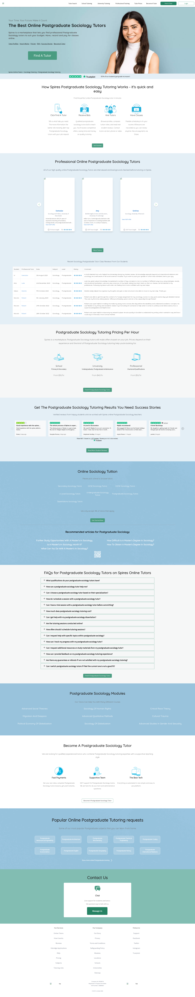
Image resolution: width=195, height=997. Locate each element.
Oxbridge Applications (59, 948)
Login (186, 3)
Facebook (136, 938)
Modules (97, 953)
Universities (97, 968)
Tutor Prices (138, 3)
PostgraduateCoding (150, 839)
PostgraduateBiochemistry (97, 839)
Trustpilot (136, 953)
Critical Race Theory (160, 708)
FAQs (38, 44)
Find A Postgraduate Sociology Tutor (97, 390)
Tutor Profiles (13, 44)
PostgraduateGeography (97, 851)
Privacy (97, 938)
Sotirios (136, 211)
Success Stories (47, 44)
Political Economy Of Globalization (35, 723)
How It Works (24, 44)
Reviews (59, 943)
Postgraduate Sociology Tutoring (49, 72)
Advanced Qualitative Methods (97, 716)
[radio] (74, 275)
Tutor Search (72, 3)
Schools (97, 963)
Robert (24, 298)
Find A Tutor (168, 3)
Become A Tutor (151, 3)
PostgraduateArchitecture (71, 839)
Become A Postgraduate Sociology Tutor (97, 801)
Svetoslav (59, 211)
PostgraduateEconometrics (45, 851)
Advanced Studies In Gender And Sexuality (160, 723)
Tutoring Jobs (59, 968)
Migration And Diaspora (35, 716)
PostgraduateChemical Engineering (124, 839)
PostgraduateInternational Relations (150, 851)
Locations (97, 958)
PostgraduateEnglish (71, 851)
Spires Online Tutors (15, 72)
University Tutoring (104, 3)
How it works (58, 938)
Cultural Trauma (160, 716)
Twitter (136, 943)
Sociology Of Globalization (97, 723)
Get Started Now (97, 520)
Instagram (136, 948)
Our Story (97, 933)
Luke (23, 283)
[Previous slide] (39, 204)
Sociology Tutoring (30, 72)
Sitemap (97, 973)
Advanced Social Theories (35, 708)
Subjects (59, 963)
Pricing (33, 44)
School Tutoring (87, 3)
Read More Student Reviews (97, 450)
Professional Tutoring (122, 3)
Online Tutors (58, 933)
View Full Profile (50, 225)
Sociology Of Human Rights (97, 708)
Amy (97, 211)
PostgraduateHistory (124, 851)
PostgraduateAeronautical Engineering (44, 839)
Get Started (97, 145)
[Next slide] (156, 204)
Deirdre (24, 291)
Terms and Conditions (97, 943)
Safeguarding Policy (97, 948)
